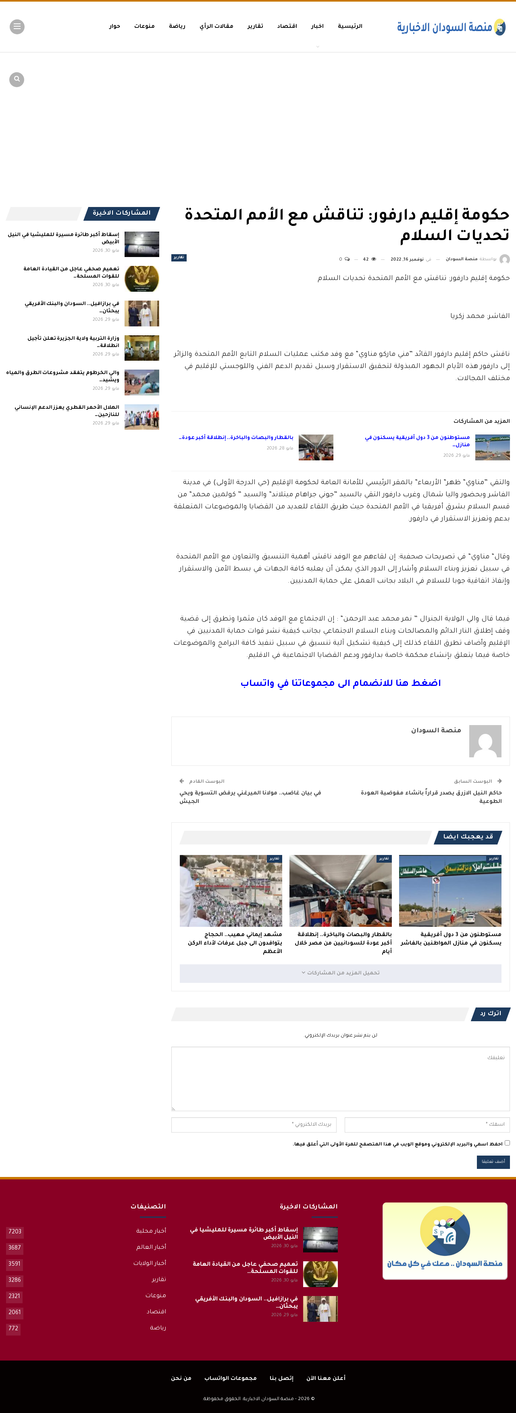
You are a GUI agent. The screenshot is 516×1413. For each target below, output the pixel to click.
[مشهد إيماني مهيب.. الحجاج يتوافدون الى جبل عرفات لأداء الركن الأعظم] (231, 891)
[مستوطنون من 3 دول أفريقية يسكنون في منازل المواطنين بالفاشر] (492, 447)
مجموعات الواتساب (230, 1379)
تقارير (255, 27)
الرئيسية (350, 27)
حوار (114, 27)
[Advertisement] (447, 112)
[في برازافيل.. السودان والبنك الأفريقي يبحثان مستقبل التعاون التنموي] (142, 313)
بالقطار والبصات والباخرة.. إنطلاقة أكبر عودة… (236, 438)
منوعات (144, 27)
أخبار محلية (151, 1232)
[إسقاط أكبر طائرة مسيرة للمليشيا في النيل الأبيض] (142, 244)
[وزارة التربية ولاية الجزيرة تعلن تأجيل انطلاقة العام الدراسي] (142, 348)
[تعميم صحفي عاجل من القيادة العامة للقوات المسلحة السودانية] (142, 279)
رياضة (177, 27)
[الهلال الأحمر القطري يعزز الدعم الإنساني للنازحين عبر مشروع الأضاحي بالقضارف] (142, 417)
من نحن (181, 1379)
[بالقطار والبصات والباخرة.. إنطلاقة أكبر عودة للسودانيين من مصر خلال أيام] (316, 447)
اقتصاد (287, 27)
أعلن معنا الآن (325, 1379)
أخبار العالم (151, 1248)
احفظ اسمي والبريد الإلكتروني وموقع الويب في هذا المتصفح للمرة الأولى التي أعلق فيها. (398, 1145)
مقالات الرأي (216, 27)
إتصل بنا (281, 1379)
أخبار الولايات (149, 1264)
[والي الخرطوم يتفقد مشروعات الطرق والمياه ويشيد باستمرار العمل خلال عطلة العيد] (142, 382)
